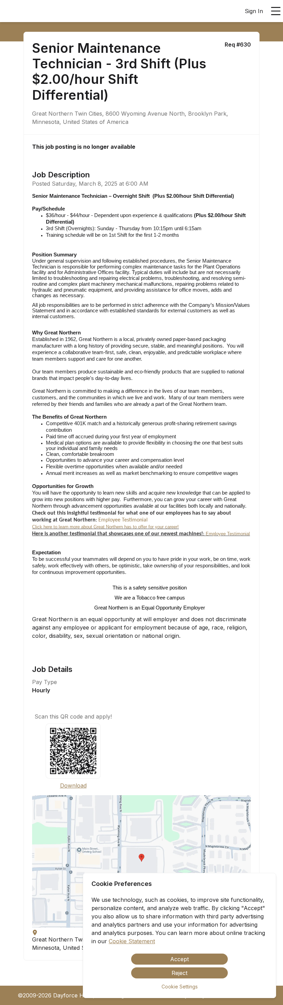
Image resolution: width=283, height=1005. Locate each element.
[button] (141, 861)
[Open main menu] (276, 11)
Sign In (254, 11)
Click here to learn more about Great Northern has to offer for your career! (105, 526)
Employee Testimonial (123, 520)
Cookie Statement (132, 941)
